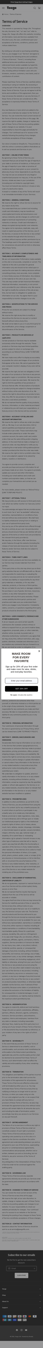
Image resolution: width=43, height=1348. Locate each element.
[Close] (39, 651)
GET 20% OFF (21, 689)
